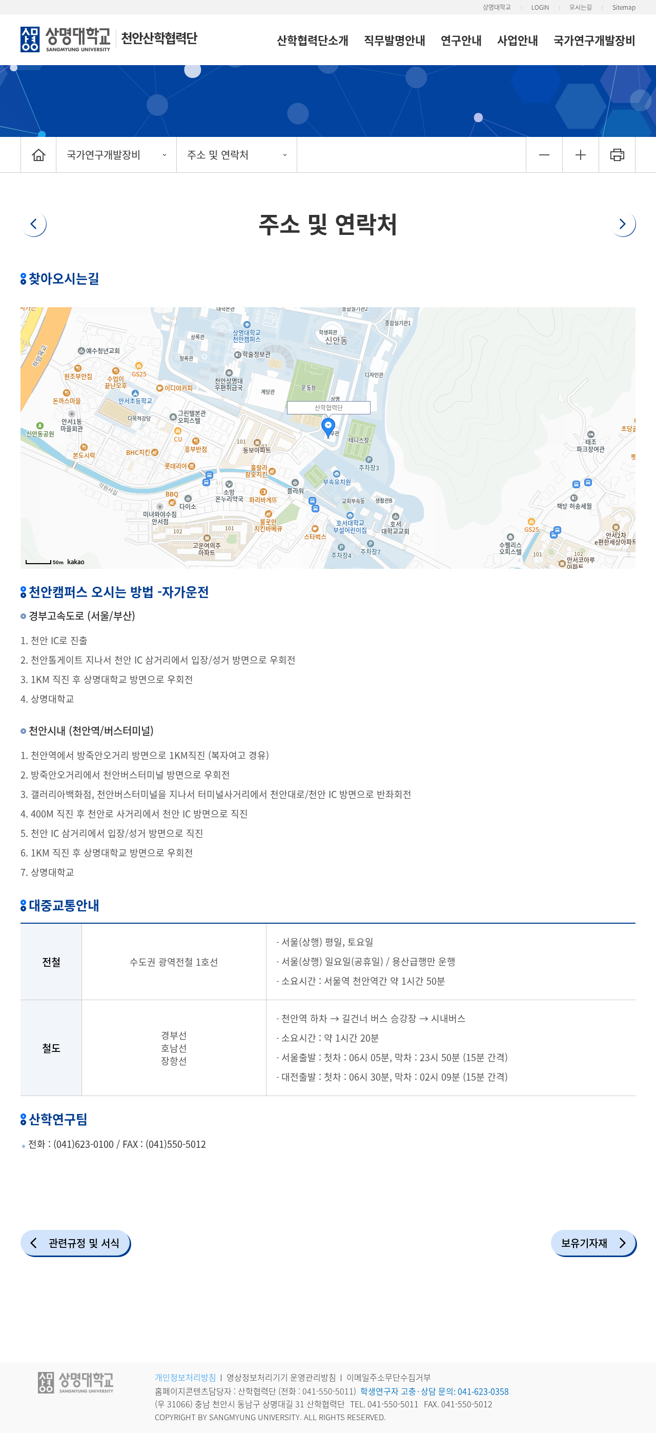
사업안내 (517, 40)
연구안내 (461, 40)
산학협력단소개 (312, 40)
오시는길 (580, 7)
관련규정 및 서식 (84, 1243)
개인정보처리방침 (185, 1377)
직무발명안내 (394, 40)
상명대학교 (497, 7)
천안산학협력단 (159, 37)
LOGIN (540, 7)
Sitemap (624, 7)
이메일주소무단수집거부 (388, 1377)
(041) (64, 1144)
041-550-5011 (328, 1391)
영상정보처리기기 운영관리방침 (281, 1377)
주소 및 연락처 (218, 154)
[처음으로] (38, 154)
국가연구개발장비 (595, 40)
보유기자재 (584, 1243)
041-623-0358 (483, 1391)
